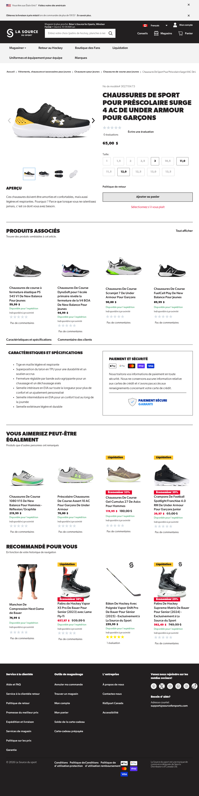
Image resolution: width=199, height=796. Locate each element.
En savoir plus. (84, 15)
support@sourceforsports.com (169, 705)
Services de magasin (18, 731)
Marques (81, 58)
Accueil (11, 71)
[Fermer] (189, 5)
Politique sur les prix (18, 740)
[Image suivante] (93, 120)
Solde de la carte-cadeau (69, 721)
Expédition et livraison (20, 721)
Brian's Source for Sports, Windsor (87, 24)
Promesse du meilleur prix (22, 712)
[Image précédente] (9, 120)
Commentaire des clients (75, 339)
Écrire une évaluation (141, 131)
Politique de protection (77, 764)
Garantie (11, 749)
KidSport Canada (113, 703)
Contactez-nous (112, 693)
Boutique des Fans (87, 48)
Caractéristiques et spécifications (28, 339)
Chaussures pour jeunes (87, 71)
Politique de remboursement (110, 764)
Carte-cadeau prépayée (68, 731)
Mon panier (61, 712)
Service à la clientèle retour (23, 693)
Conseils (142, 33)
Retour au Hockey (50, 48)
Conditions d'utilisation (61, 764)
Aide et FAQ (13, 684)
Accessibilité (110, 712)
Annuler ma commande (68, 684)
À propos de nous (113, 684)
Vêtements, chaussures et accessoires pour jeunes (44, 71)
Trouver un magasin (66, 693)
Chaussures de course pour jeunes (121, 71)
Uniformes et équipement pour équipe (35, 58)
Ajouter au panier (147, 197)
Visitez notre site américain (52, 5)
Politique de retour (114, 186)
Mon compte (62, 703)
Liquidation (120, 48)
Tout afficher (184, 231)
